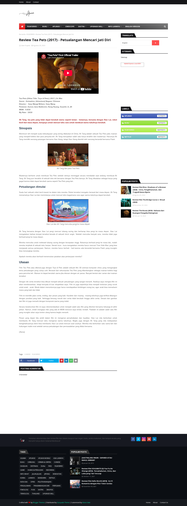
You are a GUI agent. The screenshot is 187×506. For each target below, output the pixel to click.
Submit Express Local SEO (132, 63)
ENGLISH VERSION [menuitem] (132, 26)
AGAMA (23, 458)
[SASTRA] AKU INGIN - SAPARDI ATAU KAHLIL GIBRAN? (97, 459)
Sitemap (124, 57)
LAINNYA (31, 478)
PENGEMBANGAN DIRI (41, 486)
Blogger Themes (39, 502)
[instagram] (144, 439)
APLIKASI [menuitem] (56, 26)
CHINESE (27, 354)
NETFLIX (142, 137)
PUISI (33, 490)
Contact (36, 2)
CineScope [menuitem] (69, 26)
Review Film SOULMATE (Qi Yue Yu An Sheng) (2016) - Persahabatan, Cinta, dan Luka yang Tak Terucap (99, 471)
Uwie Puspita (25, 45)
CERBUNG (31, 462)
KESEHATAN (57, 474)
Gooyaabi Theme (63, 502)
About (28, 2)
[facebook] (133, 439)
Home (21, 2)
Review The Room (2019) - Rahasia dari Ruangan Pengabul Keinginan (148, 211)
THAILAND (36, 494)
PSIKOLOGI (24, 490)
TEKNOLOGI (24, 494)
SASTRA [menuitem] (81, 26)
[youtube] (149, 439)
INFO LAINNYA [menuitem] (114, 26)
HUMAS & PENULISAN (35, 470)
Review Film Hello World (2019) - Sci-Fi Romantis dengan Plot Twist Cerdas (97, 482)
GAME (22, 470)
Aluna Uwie (86, 502)
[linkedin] (154, 439)
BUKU (142, 123)
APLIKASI (142, 116)
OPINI (33, 482)
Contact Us (164, 502)
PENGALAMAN (25, 486)
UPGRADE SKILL (48, 494)
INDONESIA (50, 470)
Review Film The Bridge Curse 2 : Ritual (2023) (149, 201)
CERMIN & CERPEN (44, 462)
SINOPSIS (50, 490)
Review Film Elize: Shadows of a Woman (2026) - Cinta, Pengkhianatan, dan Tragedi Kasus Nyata (149, 189)
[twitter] (138, 439)
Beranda (22, 34)
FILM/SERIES (31, 34)
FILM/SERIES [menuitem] (32, 26)
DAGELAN (23, 466)
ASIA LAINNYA (58, 458)
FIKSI (50, 466)
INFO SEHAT (24, 474)
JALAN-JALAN (36, 474)
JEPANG (47, 474)
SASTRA (40, 490)
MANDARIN (42, 478)
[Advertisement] (121, 14)
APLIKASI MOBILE (44, 458)
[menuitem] (22, 26)
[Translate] (155, 42)
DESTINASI (34, 466)
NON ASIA (23, 482)
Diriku (43, 466)
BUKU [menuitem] (44, 26)
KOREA (22, 478)
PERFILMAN (56, 486)
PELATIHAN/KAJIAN (44, 482)
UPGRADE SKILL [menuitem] (96, 26)
